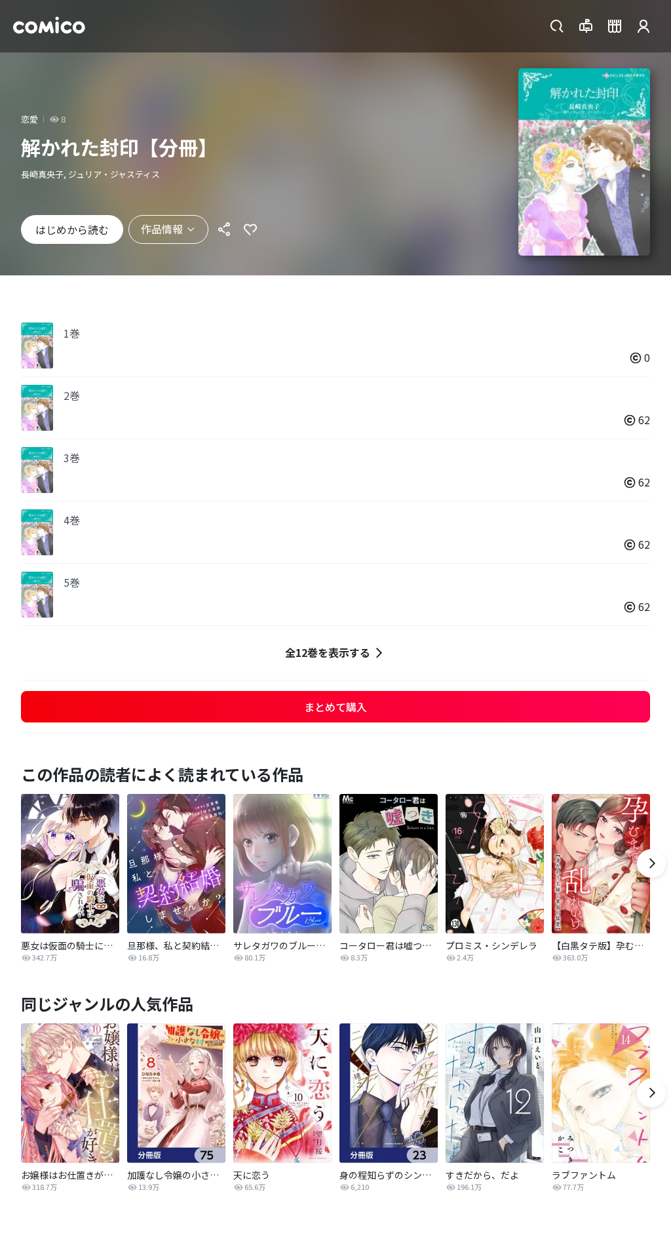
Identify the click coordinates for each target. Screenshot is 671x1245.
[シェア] (224, 229)
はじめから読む (72, 229)
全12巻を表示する (327, 652)
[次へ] (651, 863)
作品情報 (162, 229)
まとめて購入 (335, 707)
